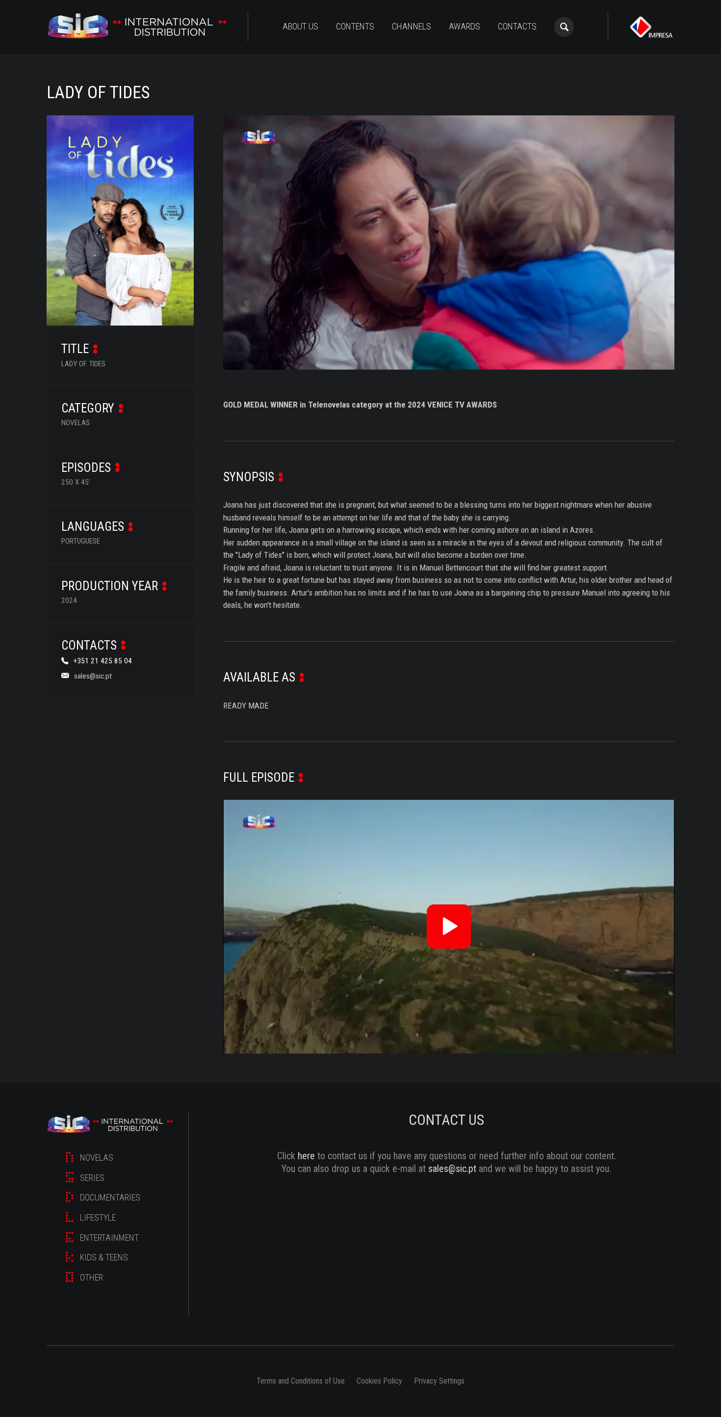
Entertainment (109, 1237)
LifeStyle (98, 1217)
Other (91, 1277)
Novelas (96, 1157)
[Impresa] (651, 27)
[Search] (564, 27)
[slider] (448, 353)
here (306, 1156)
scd (137, 27)
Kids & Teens (104, 1257)
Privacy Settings (439, 1381)
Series (92, 1177)
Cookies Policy (379, 1381)
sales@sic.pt (93, 675)
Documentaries (110, 1197)
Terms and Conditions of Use (301, 1381)
